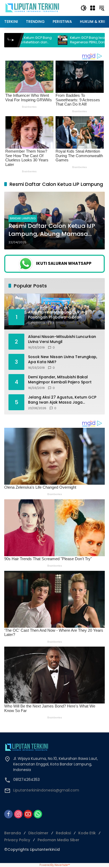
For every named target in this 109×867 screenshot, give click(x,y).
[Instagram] (18, 814)
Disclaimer (38, 833)
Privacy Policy (17, 840)
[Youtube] (28, 814)
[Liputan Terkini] (32, 7)
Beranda (12, 833)
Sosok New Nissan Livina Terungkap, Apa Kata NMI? (62, 359)
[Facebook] (8, 814)
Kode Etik (87, 833)
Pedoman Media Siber (58, 840)
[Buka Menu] (92, 8)
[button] (83, 8)
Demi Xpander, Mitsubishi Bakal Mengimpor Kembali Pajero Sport (60, 380)
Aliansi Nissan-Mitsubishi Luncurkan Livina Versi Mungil (62, 339)
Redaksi (63, 833)
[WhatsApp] (38, 814)
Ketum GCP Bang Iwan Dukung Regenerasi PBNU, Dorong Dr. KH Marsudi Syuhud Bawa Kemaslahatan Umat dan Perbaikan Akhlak (64, 40)
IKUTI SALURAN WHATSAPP (64, 263)
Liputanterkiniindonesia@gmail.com (46, 790)
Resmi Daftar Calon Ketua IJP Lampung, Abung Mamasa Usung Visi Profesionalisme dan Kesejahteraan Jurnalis (51, 230)
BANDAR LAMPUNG (23, 218)
